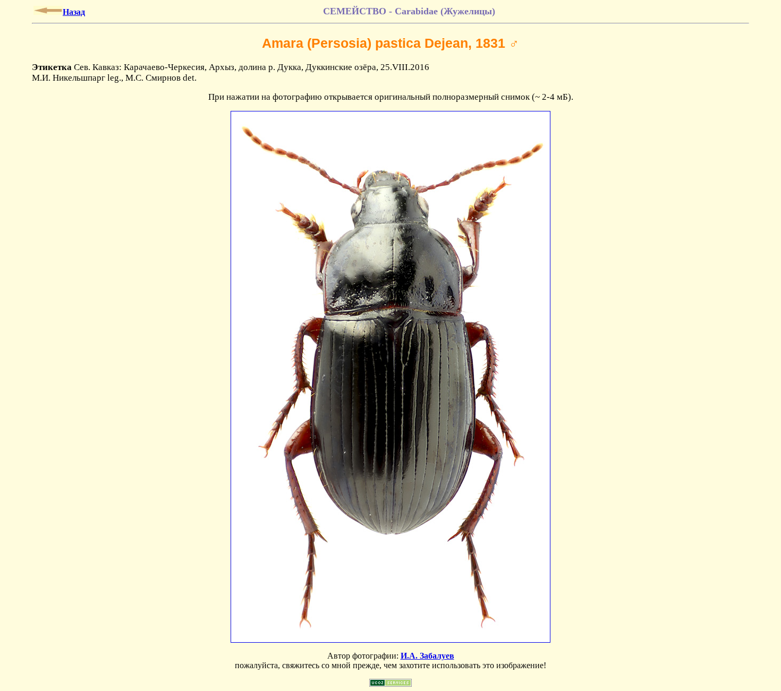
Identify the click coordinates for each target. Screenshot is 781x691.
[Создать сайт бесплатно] (390, 683)
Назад (74, 11)
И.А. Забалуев (427, 655)
